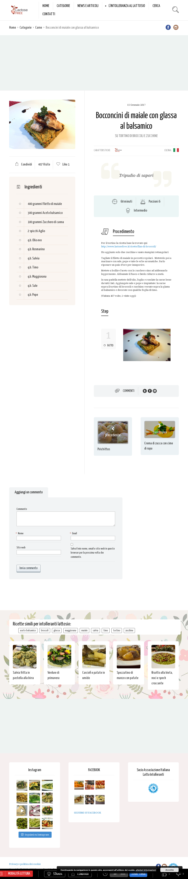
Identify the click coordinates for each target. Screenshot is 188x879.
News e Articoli (87, 6)
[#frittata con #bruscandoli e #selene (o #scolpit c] (22, 798)
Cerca (156, 6)
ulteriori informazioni (146, 870)
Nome (20, 533)
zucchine (129, 630)
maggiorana (70, 630)
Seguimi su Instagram (37, 834)
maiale (84, 630)
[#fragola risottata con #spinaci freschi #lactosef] (47, 785)
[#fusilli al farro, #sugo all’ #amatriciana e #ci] (47, 823)
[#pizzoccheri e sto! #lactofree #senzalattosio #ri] (22, 785)
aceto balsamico (28, 630)
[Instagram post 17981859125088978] (22, 810)
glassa (57, 630)
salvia (95, 630)
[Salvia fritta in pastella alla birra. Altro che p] (47, 798)
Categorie (63, 6)
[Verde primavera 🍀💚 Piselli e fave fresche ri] (22, 823)
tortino (116, 630)
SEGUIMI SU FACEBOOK (87, 812)
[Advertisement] (94, 62)
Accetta (169, 869)
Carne (38, 27)
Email (74, 533)
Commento (22, 509)
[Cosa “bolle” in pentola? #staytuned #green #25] (34, 798)
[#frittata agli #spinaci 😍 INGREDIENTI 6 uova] (34, 785)
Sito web (21, 547)
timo (105, 630)
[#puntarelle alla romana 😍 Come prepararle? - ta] (34, 823)
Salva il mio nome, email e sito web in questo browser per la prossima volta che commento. (93, 552)
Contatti (48, 14)
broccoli (44, 630)
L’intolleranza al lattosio (127, 6)
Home (45, 6)
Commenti (128, 391)
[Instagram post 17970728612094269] (34, 810)
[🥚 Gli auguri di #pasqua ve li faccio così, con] (47, 810)
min (123, 874)
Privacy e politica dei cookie (25, 864)
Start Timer (138, 874)
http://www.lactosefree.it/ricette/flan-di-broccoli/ (128, 246)
